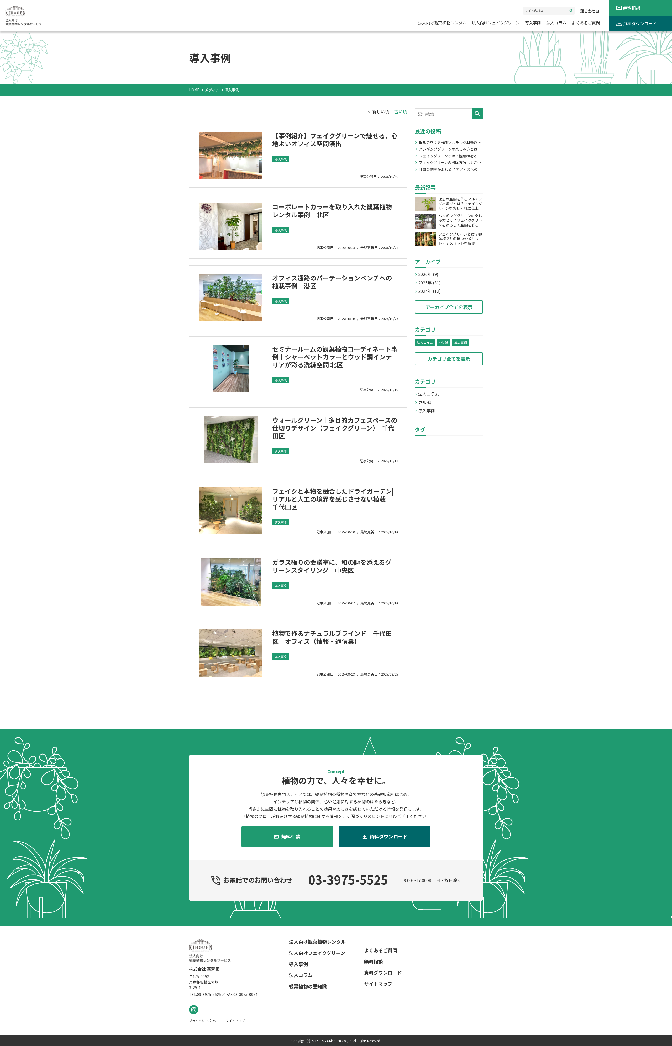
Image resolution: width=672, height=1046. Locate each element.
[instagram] (193, 1009)
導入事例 (281, 159)
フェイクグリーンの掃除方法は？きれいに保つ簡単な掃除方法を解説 (450, 162)
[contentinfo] (336, 986)
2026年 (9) (428, 274)
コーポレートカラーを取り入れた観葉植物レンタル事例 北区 (332, 210)
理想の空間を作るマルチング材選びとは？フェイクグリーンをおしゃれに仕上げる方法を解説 (450, 142)
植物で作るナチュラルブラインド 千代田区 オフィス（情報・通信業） (332, 637)
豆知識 (443, 342)
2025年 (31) (429, 282)
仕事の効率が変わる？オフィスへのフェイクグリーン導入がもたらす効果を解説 (450, 169)
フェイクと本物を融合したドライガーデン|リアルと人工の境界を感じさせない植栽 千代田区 (333, 498)
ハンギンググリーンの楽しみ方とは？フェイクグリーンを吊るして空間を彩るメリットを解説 (450, 149)
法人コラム (425, 342)
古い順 (400, 111)
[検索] (477, 113)
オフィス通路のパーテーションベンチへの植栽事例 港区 (332, 281)
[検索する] (571, 11)
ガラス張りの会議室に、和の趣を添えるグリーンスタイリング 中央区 (331, 566)
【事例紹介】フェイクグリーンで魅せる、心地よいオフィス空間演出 (335, 139)
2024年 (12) (429, 291)
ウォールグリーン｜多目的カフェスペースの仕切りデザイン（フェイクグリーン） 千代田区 (334, 427)
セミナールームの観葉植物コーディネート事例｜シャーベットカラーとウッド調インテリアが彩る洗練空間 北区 (334, 356)
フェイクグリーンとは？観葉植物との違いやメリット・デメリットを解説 (450, 156)
